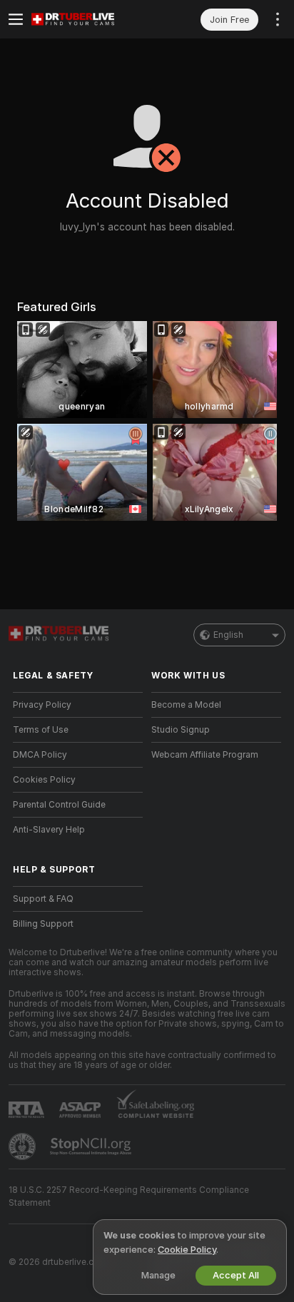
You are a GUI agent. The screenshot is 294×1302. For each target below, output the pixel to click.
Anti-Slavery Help (49, 830)
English (228, 635)
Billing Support (43, 924)
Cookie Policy (187, 1249)
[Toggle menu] (15, 19)
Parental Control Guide (59, 805)
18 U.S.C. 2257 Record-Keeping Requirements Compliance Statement (129, 1196)
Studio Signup (180, 730)
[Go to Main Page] (89, 19)
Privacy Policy (42, 705)
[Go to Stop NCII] (92, 1146)
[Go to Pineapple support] (24, 1146)
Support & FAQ (43, 899)
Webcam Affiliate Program (204, 755)
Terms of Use (41, 730)
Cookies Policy (44, 780)
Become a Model (186, 705)
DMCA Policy (40, 755)
